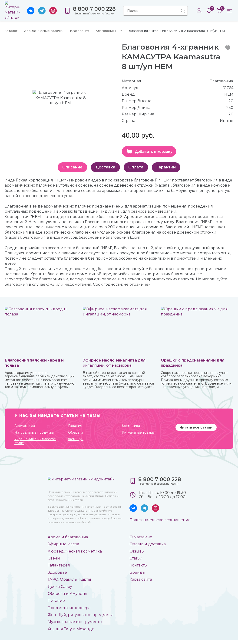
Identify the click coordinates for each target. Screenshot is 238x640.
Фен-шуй (75, 439)
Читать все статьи (196, 427)
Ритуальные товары (138, 433)
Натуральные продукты (34, 433)
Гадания (75, 426)
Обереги (75, 433)
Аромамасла (24, 426)
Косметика (131, 426)
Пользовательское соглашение (160, 520)
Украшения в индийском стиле (35, 441)
